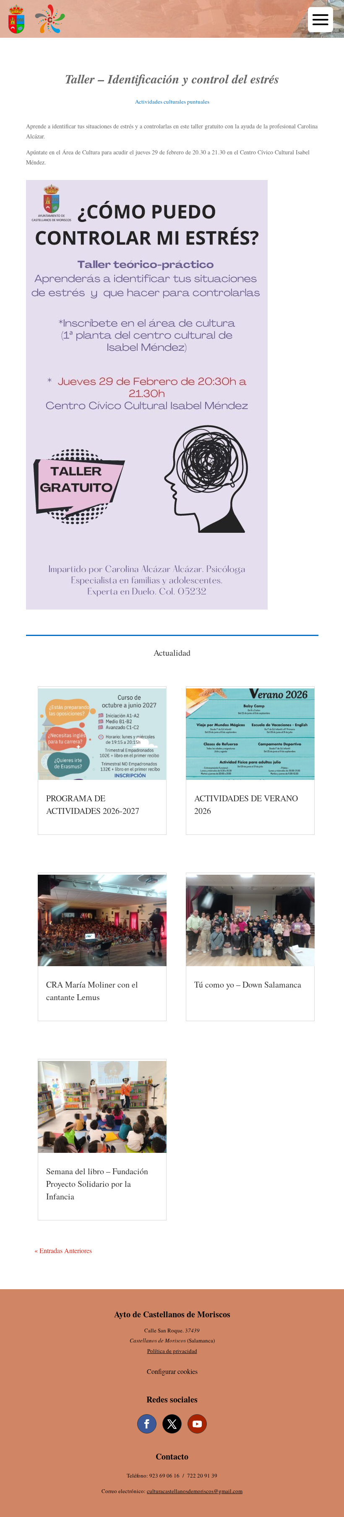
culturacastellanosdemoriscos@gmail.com (194, 1491)
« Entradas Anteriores (63, 1250)
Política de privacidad (172, 1351)
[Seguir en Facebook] (146, 1424)
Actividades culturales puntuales (172, 101)
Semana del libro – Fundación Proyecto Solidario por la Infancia (97, 1183)
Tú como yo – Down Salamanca (247, 984)
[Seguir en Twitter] (172, 1424)
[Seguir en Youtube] (197, 1424)
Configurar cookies (172, 1371)
